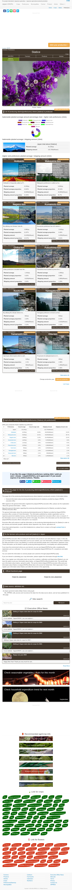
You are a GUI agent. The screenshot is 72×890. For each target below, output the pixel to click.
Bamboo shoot (8, 801)
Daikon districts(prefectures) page (36, 751)
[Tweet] (8, 10)
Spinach (65, 801)
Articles (61, 56)
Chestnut (6, 829)
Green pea (32, 813)
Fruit (39, 821)
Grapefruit (58, 821)
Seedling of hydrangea (25, 865)
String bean (15, 833)
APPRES (53, 884)
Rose (33, 845)
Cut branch (7, 853)
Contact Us (53, 882)
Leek (55, 805)
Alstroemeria (55, 849)
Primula (14, 857)
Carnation (26, 845)
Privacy (52, 880)
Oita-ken (14, 455)
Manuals (53, 876)
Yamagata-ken (12, 450)
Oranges (6, 833)
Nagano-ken (13, 437)
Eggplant (6, 813)
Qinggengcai (41, 809)
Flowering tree (8, 861)
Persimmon (30, 825)
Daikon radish (36, 797)
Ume (34, 821)
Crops (18, 4)
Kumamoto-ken (12, 440)
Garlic (36, 817)
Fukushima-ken (12, 445)
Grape (65, 825)
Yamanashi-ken (12, 453)
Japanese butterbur (20, 805)
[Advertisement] (36, 27)
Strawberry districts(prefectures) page (36, 771)
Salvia (49, 861)
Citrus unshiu (48, 821)
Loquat (38, 825)
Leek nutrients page (36, 765)
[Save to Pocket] (14, 10)
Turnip (44, 797)
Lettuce (32, 809)
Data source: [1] (64, 375)
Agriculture (10, 56)
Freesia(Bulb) (53, 853)
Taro (11, 817)
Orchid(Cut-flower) (60, 845)
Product (49, 4)
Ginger (43, 817)
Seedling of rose (54, 865)
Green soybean (43, 813)
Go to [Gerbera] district (62, 463)
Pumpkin (59, 809)
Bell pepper (22, 813)
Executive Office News (57, 875)
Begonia (22, 857)
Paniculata (49, 845)
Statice (60, 7)
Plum (51, 825)
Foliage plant (53, 857)
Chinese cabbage (29, 801)
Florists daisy (16, 845)
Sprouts (44, 833)
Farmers (27, 56)
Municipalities (35, 4)
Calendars (30, 878)
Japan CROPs (7, 4)
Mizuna (40, 801)
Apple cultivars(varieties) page (36, 738)
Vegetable (26, 797)
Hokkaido (13, 432)
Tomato (14, 813)
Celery (62, 805)
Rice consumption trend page (36, 784)
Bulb (14, 853)
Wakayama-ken (12, 435)
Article (56, 4)
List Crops (66, 384)
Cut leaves (65, 849)
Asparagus (7, 809)
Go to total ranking (63, 468)
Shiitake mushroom (53, 817)
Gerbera (13, 849)
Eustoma (21, 849)
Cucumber (51, 809)
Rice (5, 797)
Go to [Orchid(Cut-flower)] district (12, 463)
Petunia (65, 861)
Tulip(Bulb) (30, 853)
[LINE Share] (11, 10)
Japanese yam (20, 817)
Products (44, 56)
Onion (29, 817)
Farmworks (30, 876)
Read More (66, 666)
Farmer (43, 4)
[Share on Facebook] (4, 10)
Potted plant (63, 853)
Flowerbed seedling (32, 861)
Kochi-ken (13, 448)
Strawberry (15, 829)
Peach (45, 825)
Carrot (51, 797)
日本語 (68, 0)
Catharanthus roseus (10, 865)
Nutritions (30, 880)
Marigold (57, 861)
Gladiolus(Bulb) (41, 853)
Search (62, 602)
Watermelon (31, 829)
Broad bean (35, 833)
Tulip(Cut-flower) (44, 849)
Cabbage (57, 801)
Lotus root (18, 801)
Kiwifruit (49, 829)
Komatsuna (48, 801)
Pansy (43, 861)
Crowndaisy (47, 805)
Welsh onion (7, 805)
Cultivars (29, 875)
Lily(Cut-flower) (31, 849)
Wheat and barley (14, 797)
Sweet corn (58, 829)
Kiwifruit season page (36, 778)
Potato (5, 817)
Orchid (30, 857)
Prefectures (25, 4)
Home (50, 7)
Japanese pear (8, 825)
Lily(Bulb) (21, 853)
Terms (52, 878)
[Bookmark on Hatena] (17, 10)
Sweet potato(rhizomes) (58, 813)
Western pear (19, 825)
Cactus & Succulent (40, 857)
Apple (65, 821)
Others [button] (62, 4)
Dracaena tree (19, 861)
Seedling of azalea (40, 865)
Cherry (58, 825)
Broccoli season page (36, 758)
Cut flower (7, 845)
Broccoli (24, 809)
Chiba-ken (13, 442)
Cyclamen (6, 857)
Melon (23, 829)
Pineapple (41, 829)
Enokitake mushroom (10, 821)
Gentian (40, 845)
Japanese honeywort (34, 805)
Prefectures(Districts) (10, 882)
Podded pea (25, 833)
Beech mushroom (24, 821)
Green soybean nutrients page (36, 745)
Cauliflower (16, 809)
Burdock (58, 797)
